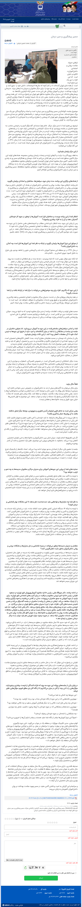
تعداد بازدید (74, 803)
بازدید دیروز (48, 893)
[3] (52, 823)
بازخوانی (25, 867)
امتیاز (74, 822)
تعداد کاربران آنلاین (69, 889)
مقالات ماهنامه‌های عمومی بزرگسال (48, 806)
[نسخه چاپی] (6, 40)
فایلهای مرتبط (9, 43)
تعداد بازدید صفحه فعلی (67, 896)
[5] (57, 823)
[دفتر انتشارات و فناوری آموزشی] (40, 10)
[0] (5, 819)
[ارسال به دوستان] (8, 40)
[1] (48, 823)
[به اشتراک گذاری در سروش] (10, 40)
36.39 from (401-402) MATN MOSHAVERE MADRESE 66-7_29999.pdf (52, 798)
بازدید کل (43, 889)
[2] (50, 823)
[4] (54, 823)
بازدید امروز (70, 893)
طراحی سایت (19, 905)
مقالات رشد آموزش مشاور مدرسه (64, 806)
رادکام (12, 905)
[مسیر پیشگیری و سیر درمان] (31, 66)
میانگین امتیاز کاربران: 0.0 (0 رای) (25, 819)
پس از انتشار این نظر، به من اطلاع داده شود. (60, 873)
